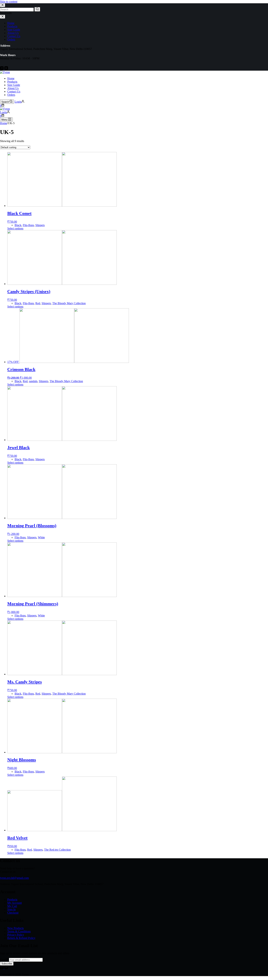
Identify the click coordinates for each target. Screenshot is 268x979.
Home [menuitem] (10, 23)
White (41, 537)
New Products (15, 928)
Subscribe (6, 963)
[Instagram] (2, 68)
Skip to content (8, 1)
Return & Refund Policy (21, 937)
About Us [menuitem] (13, 32)
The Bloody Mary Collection (69, 303)
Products (12, 899)
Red (37, 303)
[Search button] (37, 9)
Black (18, 225)
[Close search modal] (2, 5)
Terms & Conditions (19, 931)
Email (4, 959)
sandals (33, 381)
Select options (15, 228)
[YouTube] (6, 68)
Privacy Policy (15, 934)
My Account (14, 902)
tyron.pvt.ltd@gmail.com (14, 877)
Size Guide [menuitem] (13, 29)
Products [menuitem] (12, 26)
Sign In (11, 909)
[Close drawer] (2, 17)
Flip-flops (28, 225)
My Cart (12, 906)
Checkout (12, 912)
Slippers (40, 225)
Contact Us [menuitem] (13, 36)
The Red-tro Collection (57, 849)
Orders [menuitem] (11, 39)
